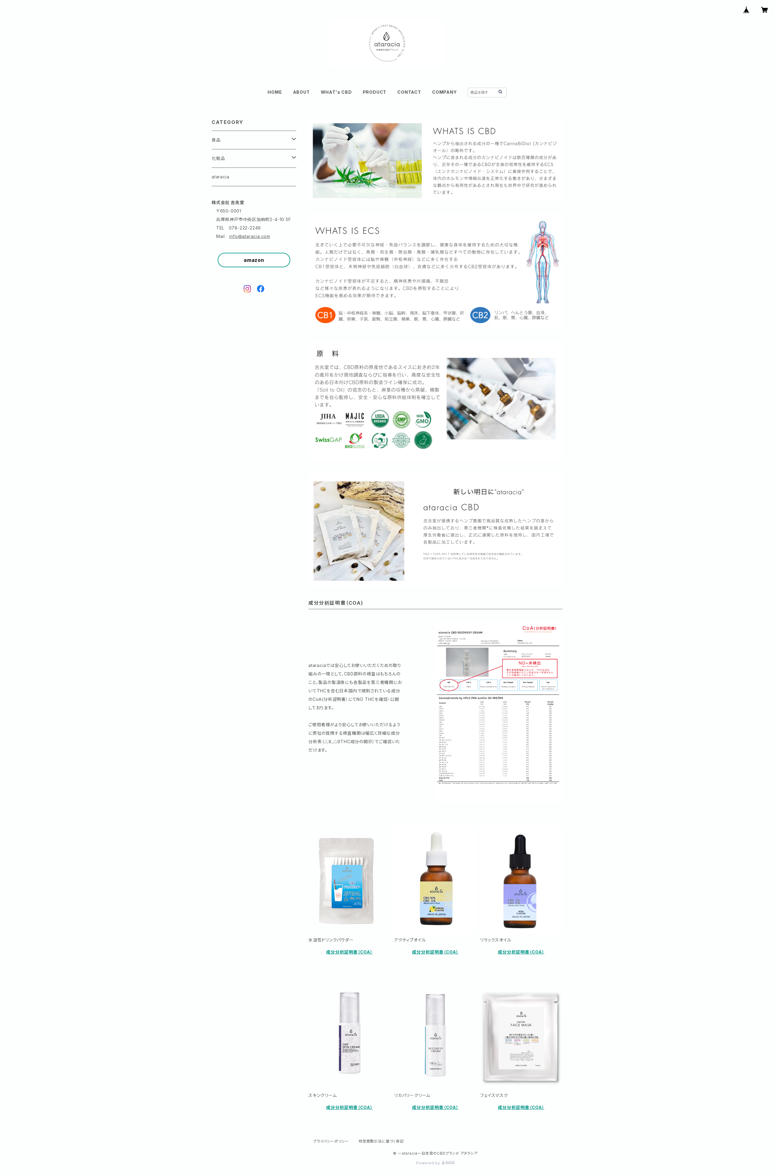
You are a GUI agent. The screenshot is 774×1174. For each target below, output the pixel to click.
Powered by (428, 1163)
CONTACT (409, 92)
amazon (254, 260)
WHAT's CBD (336, 92)
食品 (216, 139)
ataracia (220, 176)
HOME (275, 92)
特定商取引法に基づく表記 (381, 1141)
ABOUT (301, 92)
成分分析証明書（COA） (349, 951)
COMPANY (444, 92)
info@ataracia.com (249, 236)
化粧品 (218, 158)
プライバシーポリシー (331, 1141)
